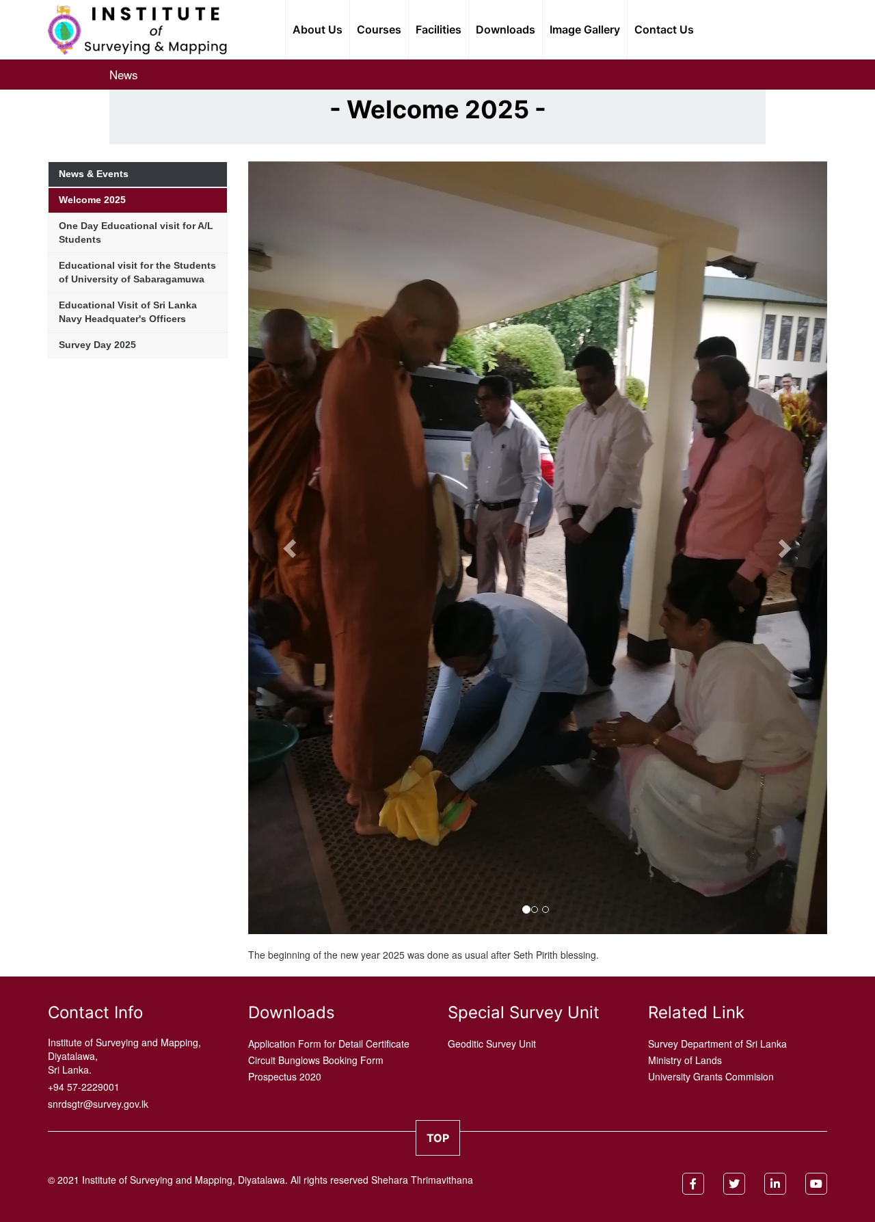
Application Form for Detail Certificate (328, 1043)
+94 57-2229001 (84, 1086)
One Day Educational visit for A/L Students (136, 232)
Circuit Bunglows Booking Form (315, 1060)
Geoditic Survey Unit (492, 1043)
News (123, 74)
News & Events (94, 173)
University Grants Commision (711, 1076)
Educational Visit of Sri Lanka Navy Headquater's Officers (128, 312)
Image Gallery (585, 29)
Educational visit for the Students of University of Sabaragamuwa (137, 272)
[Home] (138, 27)
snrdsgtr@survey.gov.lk (98, 1104)
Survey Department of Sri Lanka (717, 1043)
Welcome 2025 (92, 199)
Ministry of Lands (685, 1060)
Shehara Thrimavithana (422, 1179)
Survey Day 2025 (97, 344)
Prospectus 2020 (284, 1076)
